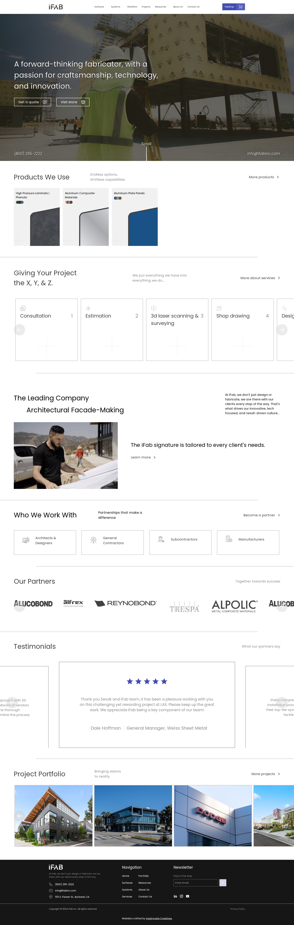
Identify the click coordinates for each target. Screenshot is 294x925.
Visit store (69, 102)
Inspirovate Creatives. (159, 918)
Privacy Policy (238, 908)
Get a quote (28, 102)
